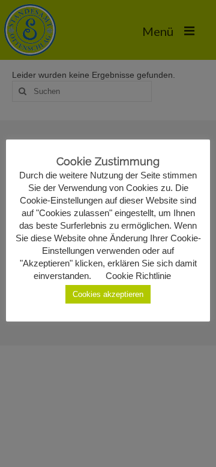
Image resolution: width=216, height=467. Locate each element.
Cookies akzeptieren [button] (108, 294)
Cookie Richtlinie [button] (138, 276)
